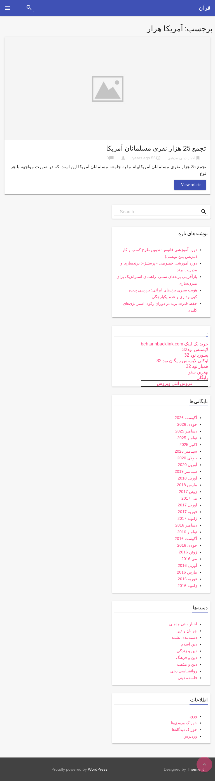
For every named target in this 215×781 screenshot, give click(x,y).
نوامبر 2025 (187, 438)
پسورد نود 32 (196, 355)
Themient (195, 769)
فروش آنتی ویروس (175, 383)
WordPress (98, 769)
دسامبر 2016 (186, 525)
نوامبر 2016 (187, 532)
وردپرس (190, 736)
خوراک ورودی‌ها (184, 723)
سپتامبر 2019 (186, 471)
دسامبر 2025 (186, 431)
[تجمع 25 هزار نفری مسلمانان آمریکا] (107, 88)
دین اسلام (189, 644)
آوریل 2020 (187, 464)
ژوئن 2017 (188, 491)
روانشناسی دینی (183, 671)
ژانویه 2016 (187, 585)
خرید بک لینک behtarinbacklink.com (174, 344)
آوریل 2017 (187, 505)
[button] (8, 8)
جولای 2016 (187, 545)
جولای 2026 (187, 424)
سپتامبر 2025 (186, 451)
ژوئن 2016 (188, 552)
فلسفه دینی (187, 677)
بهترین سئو (198, 372)
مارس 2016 (187, 572)
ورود (193, 716)
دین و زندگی (187, 651)
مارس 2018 (187, 485)
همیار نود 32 (197, 366)
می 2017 (189, 498)
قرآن (205, 7)
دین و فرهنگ (186, 657)
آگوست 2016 (186, 538)
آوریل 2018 (187, 478)
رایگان (202, 377)
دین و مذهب (187, 664)
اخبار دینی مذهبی (181, 158)
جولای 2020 (187, 458)
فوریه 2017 (187, 511)
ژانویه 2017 (187, 518)
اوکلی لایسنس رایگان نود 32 (182, 360)
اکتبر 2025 (188, 444)
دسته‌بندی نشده (184, 637)
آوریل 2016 (187, 565)
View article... (190, 185)
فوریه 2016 (187, 579)
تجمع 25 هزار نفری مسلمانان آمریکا (156, 148)
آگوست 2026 (186, 417)
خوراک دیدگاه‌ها (184, 729)
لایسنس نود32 (195, 349)
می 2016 (189, 558)
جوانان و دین (186, 630)
